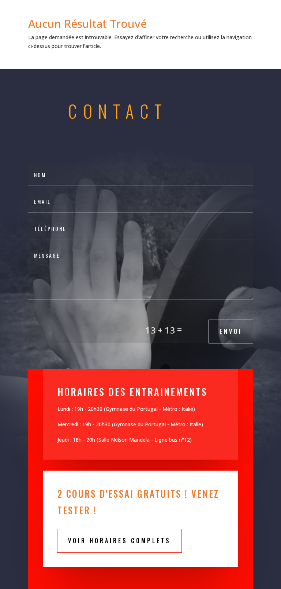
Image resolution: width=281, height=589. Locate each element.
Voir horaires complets (119, 540)
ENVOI (231, 331)
